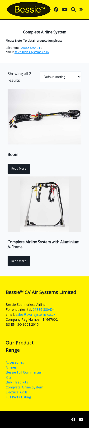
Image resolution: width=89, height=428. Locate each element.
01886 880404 (30, 48)
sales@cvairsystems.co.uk (31, 52)
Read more (18, 169)
